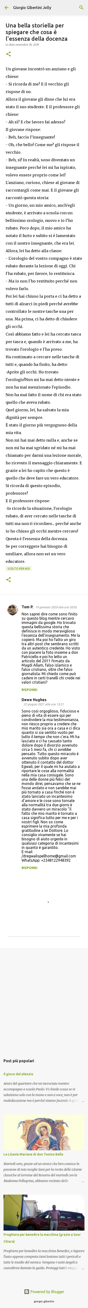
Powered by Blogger (47, 1292)
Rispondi (29, 690)
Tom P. (27, 607)
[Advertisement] (44, 999)
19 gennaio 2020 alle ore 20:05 (56, 607)
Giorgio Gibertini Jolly (32, 7)
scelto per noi (19, 568)
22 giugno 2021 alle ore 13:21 (43, 704)
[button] (8, 54)
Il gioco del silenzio (18, 1074)
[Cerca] (81, 7)
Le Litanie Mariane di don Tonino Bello (33, 1154)
